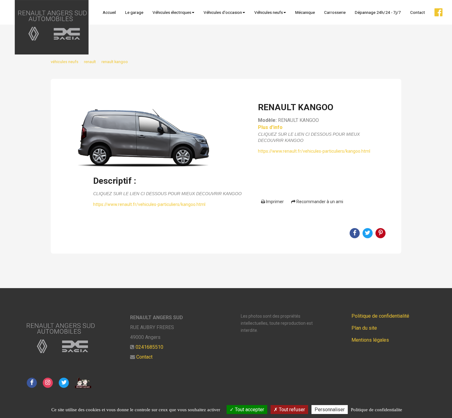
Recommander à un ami (319, 201)
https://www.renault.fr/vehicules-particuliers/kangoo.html (149, 204)
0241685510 (149, 347)
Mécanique (305, 12)
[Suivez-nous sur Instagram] (48, 382)
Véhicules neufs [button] (268, 12)
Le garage (134, 12)
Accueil (109, 12)
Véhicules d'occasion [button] (223, 12)
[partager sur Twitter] (64, 382)
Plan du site (364, 328)
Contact (417, 12)
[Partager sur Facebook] (32, 382)
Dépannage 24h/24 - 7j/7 (378, 12)
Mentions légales (370, 340)
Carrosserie (335, 12)
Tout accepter (249, 409)
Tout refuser (291, 409)
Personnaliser (330, 409)
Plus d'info (270, 127)
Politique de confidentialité (380, 316)
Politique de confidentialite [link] (376, 409)
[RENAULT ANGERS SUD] (52, 27)
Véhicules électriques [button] (172, 12)
